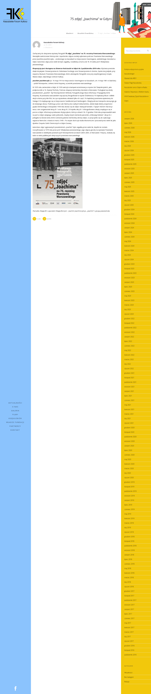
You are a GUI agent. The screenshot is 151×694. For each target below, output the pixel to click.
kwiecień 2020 (129, 464)
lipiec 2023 (128, 287)
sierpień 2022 (129, 337)
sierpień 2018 (129, 555)
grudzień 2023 (129, 264)
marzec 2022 (129, 359)
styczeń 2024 (129, 259)
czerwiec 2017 (129, 618)
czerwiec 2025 (129, 182)
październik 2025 (130, 164)
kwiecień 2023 (129, 300)
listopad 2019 (129, 487)
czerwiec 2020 (129, 455)
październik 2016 (130, 655)
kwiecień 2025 (129, 191)
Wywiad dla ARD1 (130, 78)
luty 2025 (127, 200)
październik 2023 (130, 273)
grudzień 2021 (129, 373)
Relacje (126, 682)
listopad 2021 (129, 378)
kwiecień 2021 (129, 409)
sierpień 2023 (129, 282)
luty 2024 (127, 255)
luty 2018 (127, 582)
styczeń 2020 (129, 477)
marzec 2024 (129, 250)
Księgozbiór (15, 418)
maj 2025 (127, 187)
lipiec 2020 (128, 450)
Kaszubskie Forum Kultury (86, 33)
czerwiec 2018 (129, 564)
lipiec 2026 (128, 123)
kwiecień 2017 (129, 627)
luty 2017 (127, 636)
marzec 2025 (129, 196)
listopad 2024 (129, 214)
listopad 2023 (129, 268)
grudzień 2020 (129, 428)
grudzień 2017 (129, 591)
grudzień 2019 (129, 482)
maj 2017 (127, 623)
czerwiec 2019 (129, 509)
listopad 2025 (129, 159)
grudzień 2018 (129, 537)
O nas (15, 407)
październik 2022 (130, 328)
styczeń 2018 (129, 587)
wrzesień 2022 (129, 332)
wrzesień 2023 (129, 278)
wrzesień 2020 (129, 441)
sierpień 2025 (129, 173)
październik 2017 (130, 600)
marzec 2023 (129, 305)
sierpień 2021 (129, 391)
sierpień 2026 (129, 119)
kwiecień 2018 (129, 573)
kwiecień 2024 (129, 246)
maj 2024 (127, 241)
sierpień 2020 (129, 446)
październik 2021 (130, 382)
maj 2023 (127, 296)
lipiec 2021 (128, 396)
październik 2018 (130, 546)
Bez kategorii (129, 677)
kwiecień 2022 (129, 355)
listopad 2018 (129, 541)
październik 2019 (130, 491)
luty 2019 (127, 527)
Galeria (15, 410)
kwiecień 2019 (129, 518)
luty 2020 (127, 473)
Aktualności (15, 403)
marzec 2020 (129, 468)
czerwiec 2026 (129, 128)
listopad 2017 (129, 596)
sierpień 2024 (129, 228)
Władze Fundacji (15, 422)
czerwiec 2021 (129, 400)
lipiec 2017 (128, 614)
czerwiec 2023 (129, 291)
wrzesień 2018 (129, 550)
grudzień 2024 (129, 209)
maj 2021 (127, 405)
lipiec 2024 (128, 232)
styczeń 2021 (129, 423)
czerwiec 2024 (129, 237)
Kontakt (15, 430)
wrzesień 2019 (129, 496)
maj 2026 (127, 132)
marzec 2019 (129, 523)
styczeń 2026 (129, 150)
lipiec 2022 (128, 341)
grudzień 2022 (129, 318)
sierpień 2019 (129, 500)
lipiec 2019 (128, 505)
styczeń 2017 (129, 641)
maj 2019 (127, 514)
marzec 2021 (129, 414)
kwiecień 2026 (129, 137)
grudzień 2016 (129, 646)
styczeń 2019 (129, 532)
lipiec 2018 (128, 559)
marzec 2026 (129, 141)
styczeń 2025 (129, 205)
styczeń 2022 (129, 368)
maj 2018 (127, 568)
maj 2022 (127, 350)
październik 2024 (130, 219)
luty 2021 (127, 418)
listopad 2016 (129, 650)
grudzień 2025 (129, 155)
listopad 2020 (129, 432)
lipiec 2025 (128, 178)
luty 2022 (127, 364)
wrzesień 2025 (129, 169)
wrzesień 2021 (129, 387)
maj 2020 (127, 459)
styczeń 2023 (129, 314)
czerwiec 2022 (129, 346)
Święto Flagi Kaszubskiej (132, 83)
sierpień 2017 (129, 609)
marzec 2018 (129, 577)
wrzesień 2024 (129, 223)
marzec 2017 (129, 632)
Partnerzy (15, 426)
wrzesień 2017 (129, 605)
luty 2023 (127, 309)
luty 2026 (127, 146)
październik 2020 (130, 437)
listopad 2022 (129, 323)
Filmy (15, 414)
